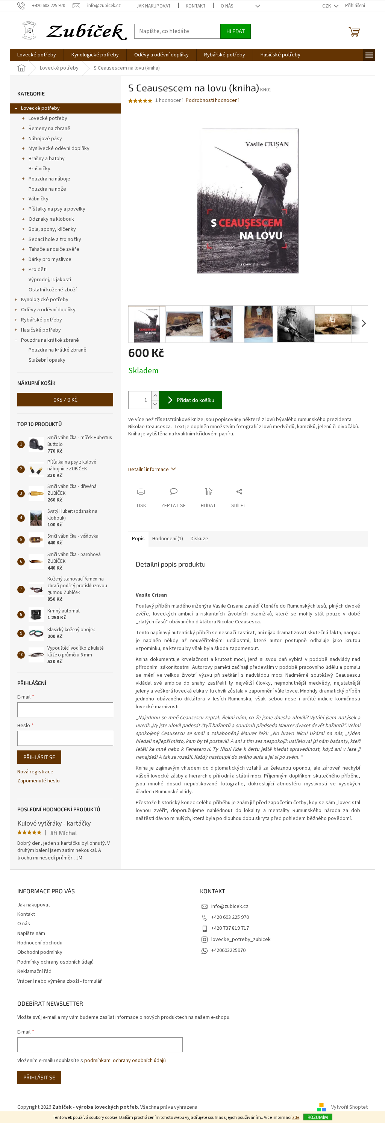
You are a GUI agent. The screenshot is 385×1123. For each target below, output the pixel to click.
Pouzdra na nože (47, 189)
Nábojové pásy (45, 138)
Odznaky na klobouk (51, 219)
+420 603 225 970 (230, 917)
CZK (327, 6)
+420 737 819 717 (230, 928)
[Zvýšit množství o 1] (155, 395)
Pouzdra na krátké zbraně (50, 340)
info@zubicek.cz (230, 906)
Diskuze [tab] (199, 539)
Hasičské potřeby (41, 330)
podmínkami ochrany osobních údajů (125, 1060)
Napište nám (31, 933)
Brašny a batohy (47, 158)
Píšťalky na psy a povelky (57, 209)
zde (295, 1117)
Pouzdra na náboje (49, 179)
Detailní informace (148, 469)
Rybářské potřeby (41, 320)
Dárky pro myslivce (50, 259)
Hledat (235, 31)
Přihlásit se (39, 757)
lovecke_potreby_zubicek (241, 939)
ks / (65, 399)
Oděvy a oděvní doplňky (48, 310)
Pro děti (38, 269)
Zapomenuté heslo (38, 781)
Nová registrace (35, 772)
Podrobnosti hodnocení (212, 100)
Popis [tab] (138, 539)
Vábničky (39, 199)
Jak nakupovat (153, 6)
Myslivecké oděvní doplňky (59, 148)
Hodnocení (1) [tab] (167, 539)
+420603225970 (228, 950)
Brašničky (39, 169)
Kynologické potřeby (44, 299)
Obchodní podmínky (39, 952)
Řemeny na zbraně (49, 128)
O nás (227, 6)
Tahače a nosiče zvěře (54, 249)
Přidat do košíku (195, 400)
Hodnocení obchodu (39, 943)
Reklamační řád (34, 971)
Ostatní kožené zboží (53, 290)
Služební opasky (47, 360)
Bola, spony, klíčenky (52, 229)
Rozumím (318, 1117)
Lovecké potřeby (40, 108)
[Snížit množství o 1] (155, 404)
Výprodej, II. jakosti (50, 279)
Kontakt (196, 6)
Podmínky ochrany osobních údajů (55, 962)
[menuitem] (37, 55)
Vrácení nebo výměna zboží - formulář (59, 981)
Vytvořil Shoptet (349, 1107)
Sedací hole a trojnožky (55, 239)
